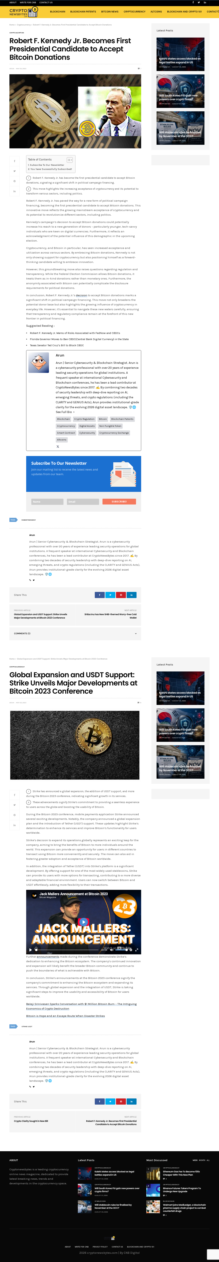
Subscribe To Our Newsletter (47, 165)
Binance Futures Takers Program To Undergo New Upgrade (182, 1190)
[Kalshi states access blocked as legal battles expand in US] (180, 54)
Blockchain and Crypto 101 (184, 11)
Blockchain (57, 11)
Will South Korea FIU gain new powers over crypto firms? (178, 97)
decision (81, 295)
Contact (212, 11)
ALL (208, 1160)
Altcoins (156, 11)
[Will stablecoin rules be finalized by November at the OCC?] (180, 128)
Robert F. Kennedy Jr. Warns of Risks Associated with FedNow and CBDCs (75, 333)
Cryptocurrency (134, 11)
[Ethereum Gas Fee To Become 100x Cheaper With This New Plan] (153, 1173)
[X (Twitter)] (58, 447)
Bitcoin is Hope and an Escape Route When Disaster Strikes (65, 1016)
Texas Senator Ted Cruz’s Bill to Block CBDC (57, 345)
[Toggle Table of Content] (68, 160)
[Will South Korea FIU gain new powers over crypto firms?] (180, 91)
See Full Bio (64, 412)
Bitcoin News (110, 11)
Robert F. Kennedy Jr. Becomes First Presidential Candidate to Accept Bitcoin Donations (111, 1122)
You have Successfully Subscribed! (51, 169)
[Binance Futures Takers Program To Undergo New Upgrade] (153, 1190)
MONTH (202, 1160)
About (68, 1247)
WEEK (195, 1160)
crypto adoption (16, 33)
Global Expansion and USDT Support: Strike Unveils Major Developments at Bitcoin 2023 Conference (40, 616)
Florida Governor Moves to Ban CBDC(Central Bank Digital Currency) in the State (79, 339)
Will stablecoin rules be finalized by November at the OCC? (180, 134)
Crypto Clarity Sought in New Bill (31, 1121)
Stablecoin (100, 1201)
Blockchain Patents (83, 11)
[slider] (67, 950)
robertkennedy (29, 520)
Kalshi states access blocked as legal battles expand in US (180, 60)
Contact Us (117, 1247)
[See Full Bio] (74, 412)
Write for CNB (82, 1247)
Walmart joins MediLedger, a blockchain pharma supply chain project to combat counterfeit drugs (184, 1208)
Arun (11, 69)
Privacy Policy (100, 1247)
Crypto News (164, 67)
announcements (48, 956)
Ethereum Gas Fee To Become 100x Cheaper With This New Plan (181, 1173)
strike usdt (27, 1027)
